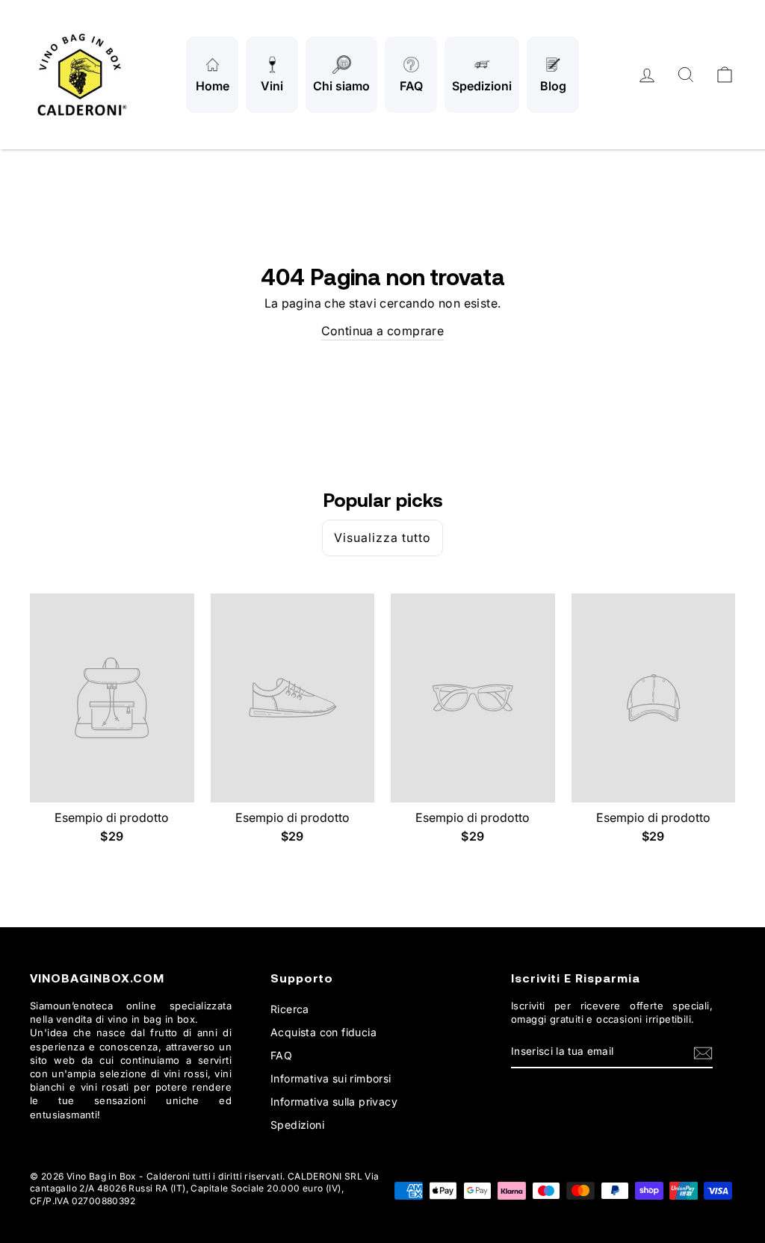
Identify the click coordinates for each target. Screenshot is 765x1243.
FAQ (411, 85)
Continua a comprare (383, 330)
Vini (272, 85)
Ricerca (289, 1009)
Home (212, 85)
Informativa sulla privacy (333, 1101)
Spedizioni (482, 85)
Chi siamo (341, 85)
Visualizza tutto (382, 537)
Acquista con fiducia (323, 1032)
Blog (553, 85)
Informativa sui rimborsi (330, 1078)
